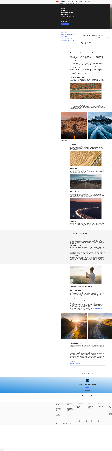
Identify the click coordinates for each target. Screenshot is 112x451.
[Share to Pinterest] (88, 373)
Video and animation (58, 409)
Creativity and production (70, 409)
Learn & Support (87, 1)
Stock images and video (59, 414)
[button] (59, 424)
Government (78, 407)
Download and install (90, 406)
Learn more (87, 390)
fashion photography (87, 249)
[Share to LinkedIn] (86, 373)
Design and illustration (58, 408)
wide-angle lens (98, 308)
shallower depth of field (101, 303)
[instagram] (64, 423)
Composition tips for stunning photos (67, 40)
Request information (100, 406)
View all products (58, 415)
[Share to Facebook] (82, 373)
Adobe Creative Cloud (61, 3)
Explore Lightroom (65, 23)
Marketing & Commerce (79, 1)
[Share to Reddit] (90, 373)
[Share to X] (84, 373)
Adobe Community (90, 407)
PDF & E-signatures (70, 1)
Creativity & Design (63, 1)
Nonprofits (78, 406)
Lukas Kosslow (72, 363)
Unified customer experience (70, 408)
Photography (67, 3)
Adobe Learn (89, 408)
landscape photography (74, 226)
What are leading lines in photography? (68, 34)
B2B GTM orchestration (69, 410)
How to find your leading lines (66, 38)
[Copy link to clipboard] (92, 373)
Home (57, 3)
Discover (71, 3)
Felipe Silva (78, 363)
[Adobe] (58, 1)
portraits (83, 63)
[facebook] (63, 423)
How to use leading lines (65, 36)
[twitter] (66, 423)
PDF (56, 410)
